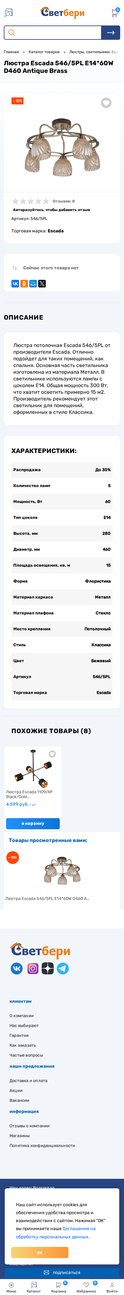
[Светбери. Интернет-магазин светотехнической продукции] (62, 12)
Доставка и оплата (28, 1080)
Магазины (20, 1135)
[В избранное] (52, 754)
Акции (16, 1090)
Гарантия (19, 1035)
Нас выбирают (24, 1025)
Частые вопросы (26, 1055)
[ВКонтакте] (15, 283)
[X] (42, 283)
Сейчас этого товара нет (51, 268)
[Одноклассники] (24, 283)
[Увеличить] (62, 147)
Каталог (34, 1291)
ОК (39, 1252)
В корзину (33, 823)
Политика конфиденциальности (42, 1145)
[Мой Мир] (33, 283)
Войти (112, 1291)
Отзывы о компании (30, 1125)
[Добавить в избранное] (106, 102)
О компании (22, 1015)
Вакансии (20, 1100)
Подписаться (66, 1272)
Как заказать (23, 1045)
